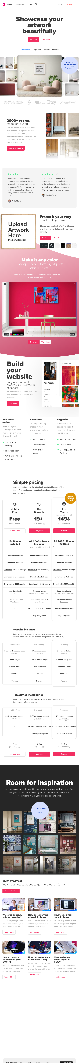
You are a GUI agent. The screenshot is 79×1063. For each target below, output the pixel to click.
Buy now (39, 531)
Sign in (59, 4)
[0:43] (13, 910)
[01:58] (65, 953)
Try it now (33, 39)
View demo (45, 39)
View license (14, 602)
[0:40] (65, 910)
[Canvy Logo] (3, 4)
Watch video (9, 932)
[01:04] (39, 910)
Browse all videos (11, 891)
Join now (68, 4)
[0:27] (13, 953)
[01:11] (39, 953)
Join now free (15, 531)
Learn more (13, 404)
